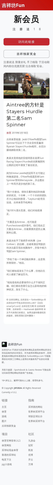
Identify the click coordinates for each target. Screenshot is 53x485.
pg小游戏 (7, 464)
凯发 (30, 450)
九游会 (31, 440)
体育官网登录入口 (11, 440)
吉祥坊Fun (13, 5)
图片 (4, 421)
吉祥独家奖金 (27, 54)
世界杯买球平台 (36, 411)
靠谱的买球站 (9, 454)
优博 (30, 454)
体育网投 (6, 445)
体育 (8, 132)
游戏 (4, 416)
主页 (4, 406)
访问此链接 (26, 42)
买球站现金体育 (10, 450)
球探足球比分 (35, 416)
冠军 (30, 445)
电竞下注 (6, 459)
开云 (30, 459)
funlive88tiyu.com (35, 356)
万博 (30, 464)
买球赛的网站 (35, 406)
